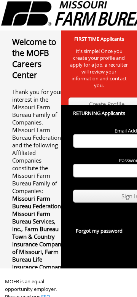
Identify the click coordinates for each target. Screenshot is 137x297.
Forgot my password (99, 230)
